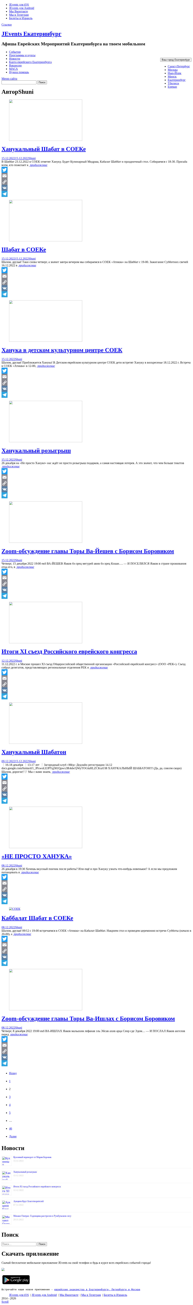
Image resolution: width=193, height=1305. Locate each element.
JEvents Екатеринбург (31, 33)
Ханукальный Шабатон (34, 752)
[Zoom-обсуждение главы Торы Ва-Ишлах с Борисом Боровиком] (45, 1009)
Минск (172, 76)
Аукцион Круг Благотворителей (28, 1201)
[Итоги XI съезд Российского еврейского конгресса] (45, 642)
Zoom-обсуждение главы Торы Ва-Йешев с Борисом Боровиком (88, 551)
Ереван (172, 86)
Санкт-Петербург (179, 66)
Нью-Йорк (174, 73)
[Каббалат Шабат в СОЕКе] (14, 908)
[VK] (96, 188)
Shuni (32, 158)
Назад (13, 1073)
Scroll (5, 1301)
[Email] (96, 176)
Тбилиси (173, 83)
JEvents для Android (21, 8)
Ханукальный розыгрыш (36, 450)
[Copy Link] (96, 182)
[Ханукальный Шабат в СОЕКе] (45, 139)
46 (10, 1128)
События (15, 51)
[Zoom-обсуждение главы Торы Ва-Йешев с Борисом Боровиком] (45, 541)
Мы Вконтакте (18, 11)
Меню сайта (9, 78)
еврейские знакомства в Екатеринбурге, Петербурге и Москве (97, 1289)
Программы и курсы (22, 55)
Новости (14, 58)
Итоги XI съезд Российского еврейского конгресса (69, 651)
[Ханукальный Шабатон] (45, 742)
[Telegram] (96, 194)
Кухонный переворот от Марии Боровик (32, 1157)
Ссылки (7, 24)
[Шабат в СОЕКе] (45, 240)
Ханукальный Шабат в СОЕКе (44, 149)
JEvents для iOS (19, 4)
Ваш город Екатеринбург (176, 59)
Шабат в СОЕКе (24, 249)
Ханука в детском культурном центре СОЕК (62, 350)
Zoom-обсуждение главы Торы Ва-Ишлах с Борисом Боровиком (88, 1018)
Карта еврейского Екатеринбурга (30, 62)
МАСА (13, 68)
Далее (13, 1136)
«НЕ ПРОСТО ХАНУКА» (37, 856)
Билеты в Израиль (20, 18)
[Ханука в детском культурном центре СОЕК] (45, 340)
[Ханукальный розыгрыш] (45, 441)
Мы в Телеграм (19, 14)
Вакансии (15, 65)
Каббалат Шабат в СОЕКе (37, 918)
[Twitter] (96, 170)
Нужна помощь (19, 72)
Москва (173, 69)
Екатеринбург (177, 80)
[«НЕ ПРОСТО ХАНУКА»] (45, 847)
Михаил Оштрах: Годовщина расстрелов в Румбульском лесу (42, 1216)
